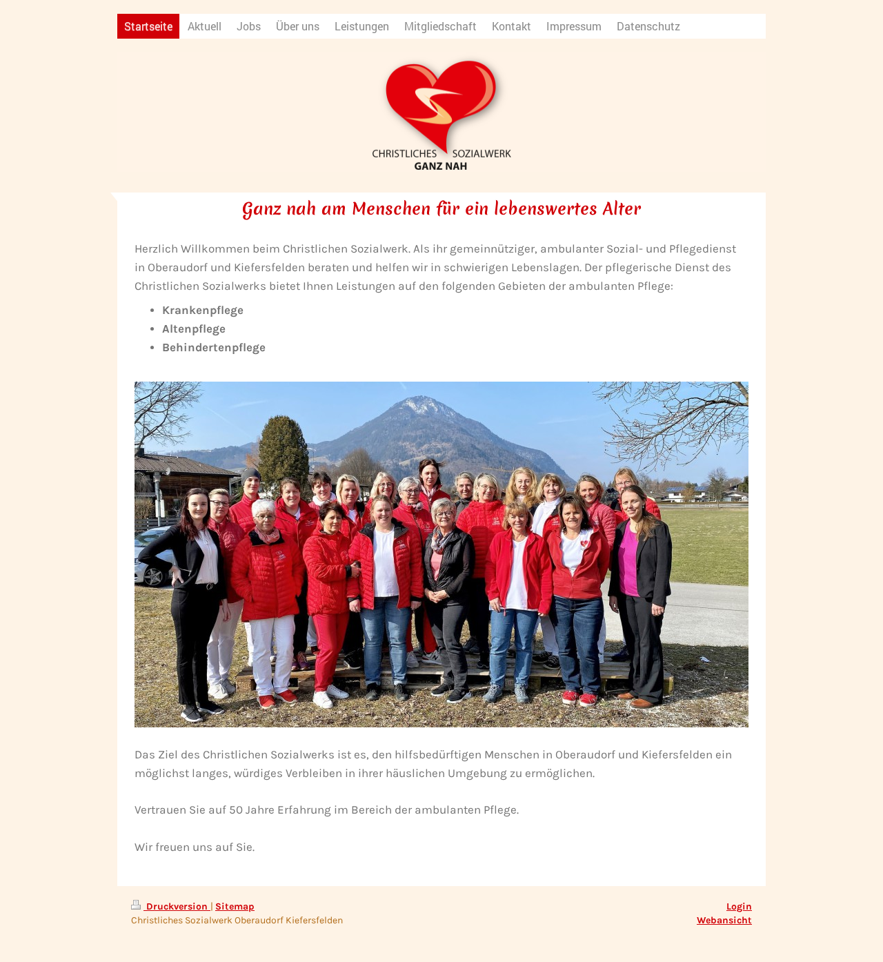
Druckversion (176, 906)
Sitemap (235, 906)
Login (739, 906)
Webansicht (724, 920)
